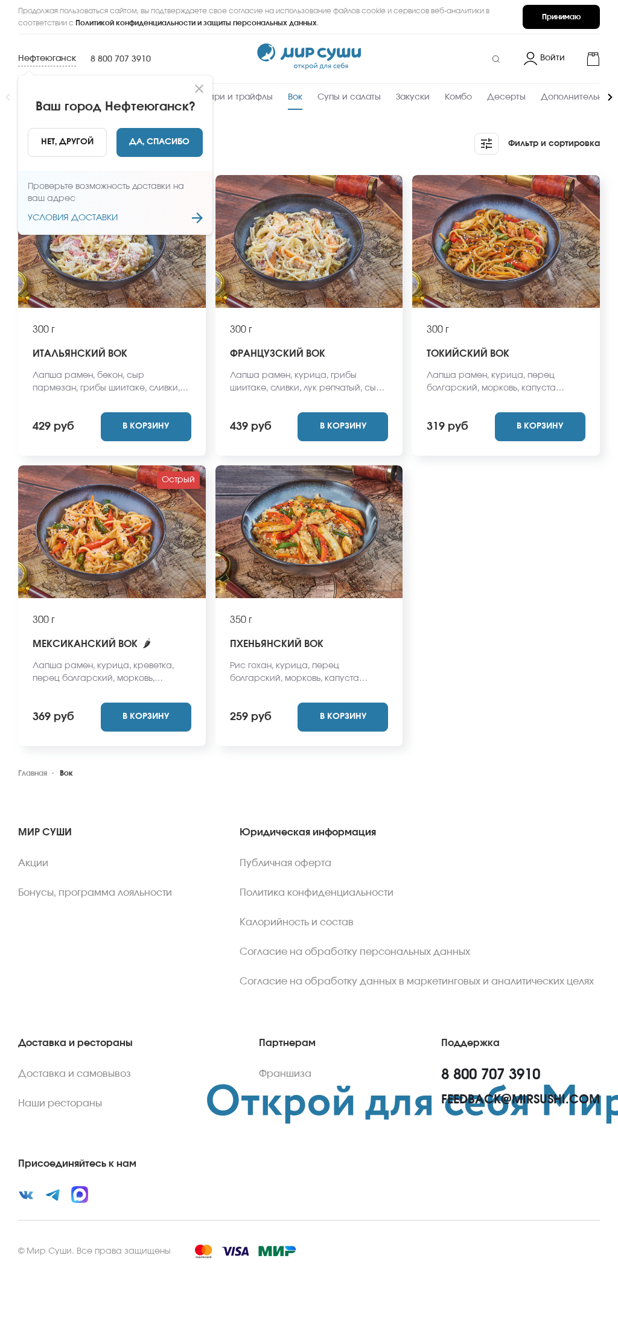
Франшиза (285, 1074)
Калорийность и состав (297, 922)
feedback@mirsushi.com (520, 1100)
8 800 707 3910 (121, 59)
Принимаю (561, 17)
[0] (587, 59)
